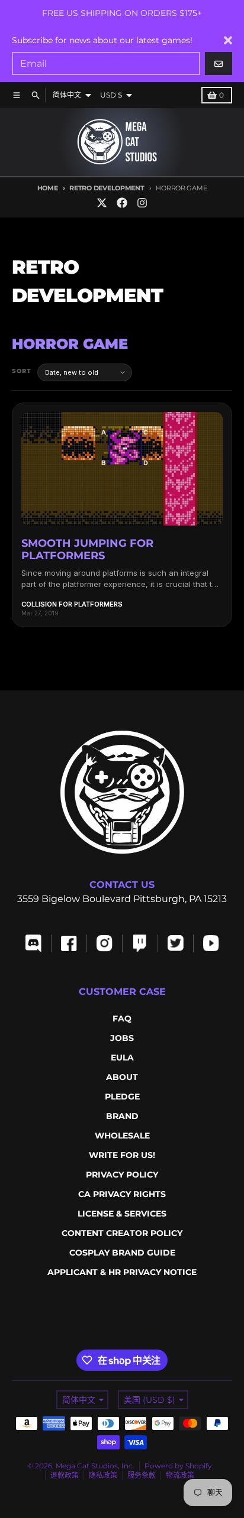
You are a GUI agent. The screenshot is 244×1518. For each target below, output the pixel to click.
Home (47, 188)
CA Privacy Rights (122, 1194)
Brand (122, 1116)
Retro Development (106, 188)
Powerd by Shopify (178, 1465)
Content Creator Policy (122, 1233)
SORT (21, 371)
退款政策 (64, 1475)
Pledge (122, 1096)
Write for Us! (122, 1155)
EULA (122, 1057)
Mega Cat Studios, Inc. (95, 1465)
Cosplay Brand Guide (122, 1252)
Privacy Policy (122, 1174)
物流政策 (180, 1475)
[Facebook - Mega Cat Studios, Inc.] (122, 202)
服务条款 (141, 1475)
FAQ (122, 1018)
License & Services (122, 1213)
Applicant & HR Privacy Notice (122, 1272)
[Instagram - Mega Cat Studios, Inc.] (142, 202)
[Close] (228, 40)
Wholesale (122, 1135)
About (122, 1077)
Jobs (122, 1038)
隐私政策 (103, 1475)
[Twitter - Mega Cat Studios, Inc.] (102, 202)
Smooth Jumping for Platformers (87, 550)
